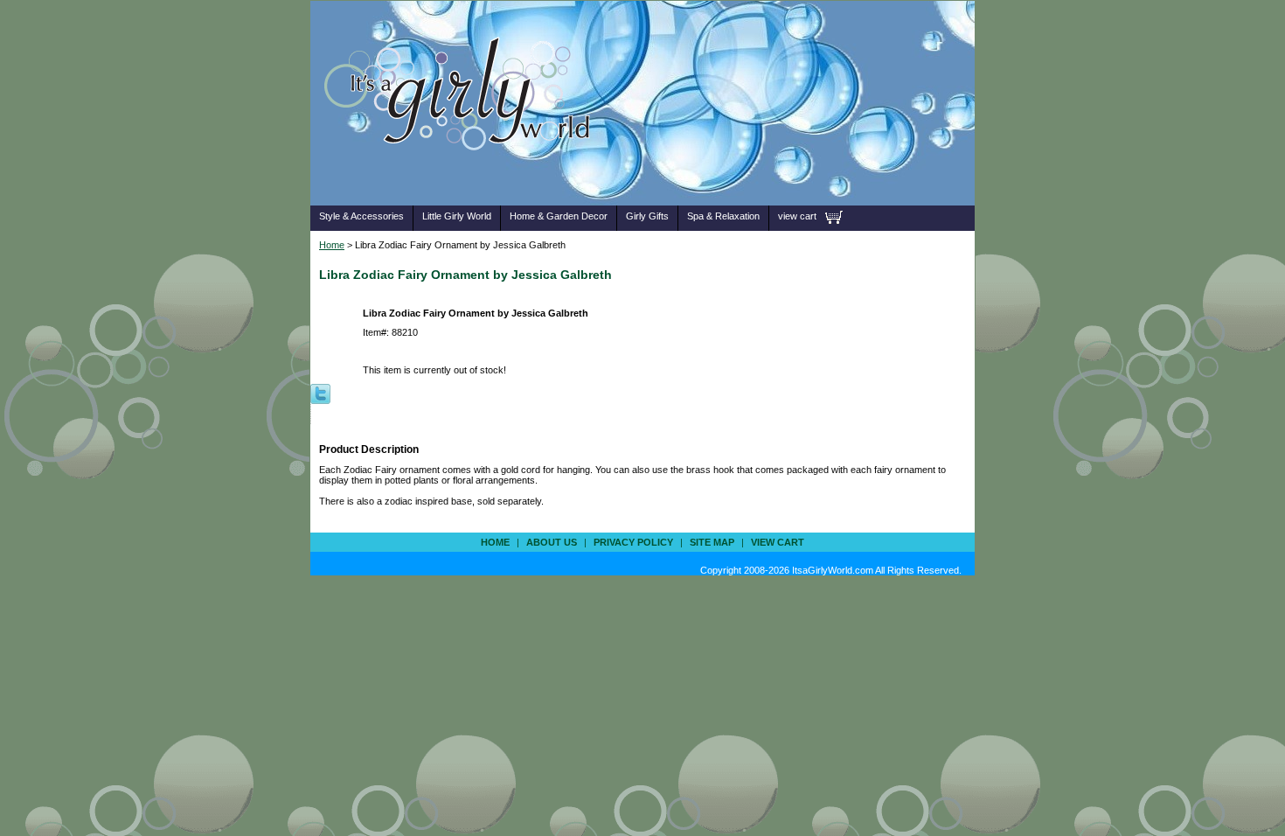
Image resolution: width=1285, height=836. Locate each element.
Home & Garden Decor (559, 216)
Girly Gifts (647, 216)
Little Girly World (456, 216)
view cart (797, 216)
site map (712, 542)
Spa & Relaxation (723, 216)
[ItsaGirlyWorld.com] (465, 178)
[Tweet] (320, 392)
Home (331, 245)
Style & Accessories (361, 216)
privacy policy (633, 542)
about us (551, 542)
